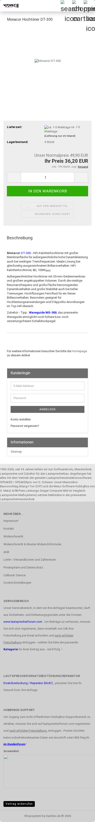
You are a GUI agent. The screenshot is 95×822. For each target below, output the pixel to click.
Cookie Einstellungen (17, 582)
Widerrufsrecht (13, 536)
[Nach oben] (82, 815)
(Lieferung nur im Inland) (59, 135)
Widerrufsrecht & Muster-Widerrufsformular (32, 544)
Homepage (79, 351)
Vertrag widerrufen (19, 803)
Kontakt (8, 528)
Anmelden (47, 409)
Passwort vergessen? (25, 426)
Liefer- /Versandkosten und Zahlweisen (29, 559)
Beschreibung (20, 237)
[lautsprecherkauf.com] (9, 5)
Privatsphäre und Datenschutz (23, 567)
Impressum (10, 520)
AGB (6, 552)
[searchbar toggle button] (66, 5)
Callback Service (14, 575)
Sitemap (16, 451)
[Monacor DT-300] (48, 60)
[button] (14, 177)
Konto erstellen (21, 419)
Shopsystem (32, 816)
